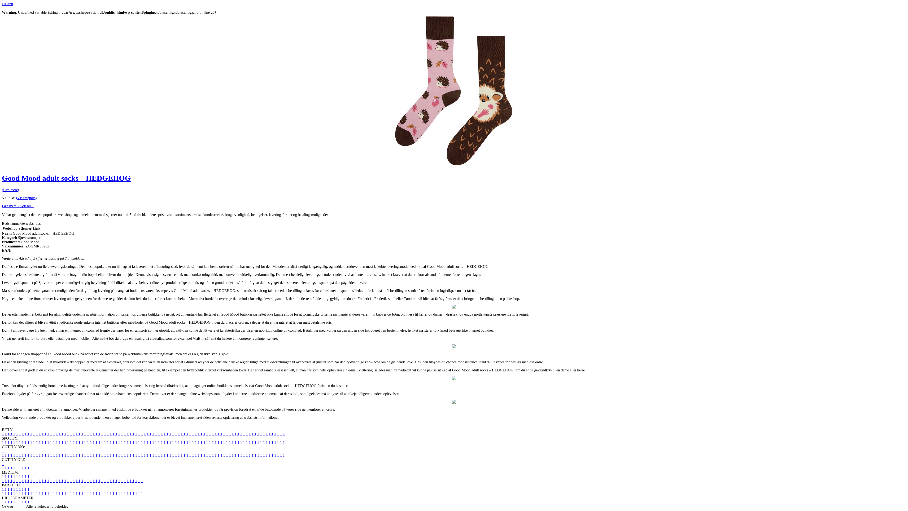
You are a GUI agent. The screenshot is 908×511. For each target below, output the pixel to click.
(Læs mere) (10, 190)
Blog (19, 506)
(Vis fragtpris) (26, 198)
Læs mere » (10, 206)
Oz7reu (7, 4)
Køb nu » (26, 206)
